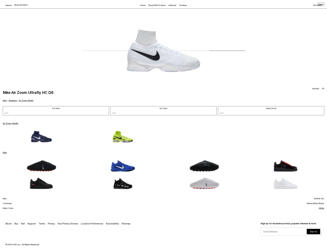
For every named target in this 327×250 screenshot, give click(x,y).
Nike (5, 101)
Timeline (183, 5)
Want (320, 5)
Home (143, 5)
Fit (323, 89)
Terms (42, 224)
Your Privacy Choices (68, 224)
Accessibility (112, 224)
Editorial (172, 5)
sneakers (13, 101)
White (321, 208)
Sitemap (126, 224)
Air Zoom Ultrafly (26, 101)
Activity (315, 89)
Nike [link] (5, 153)
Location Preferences (92, 224)
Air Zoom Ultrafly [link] (10, 124)
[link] (41, 136)
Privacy (51, 224)
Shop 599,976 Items (157, 5)
